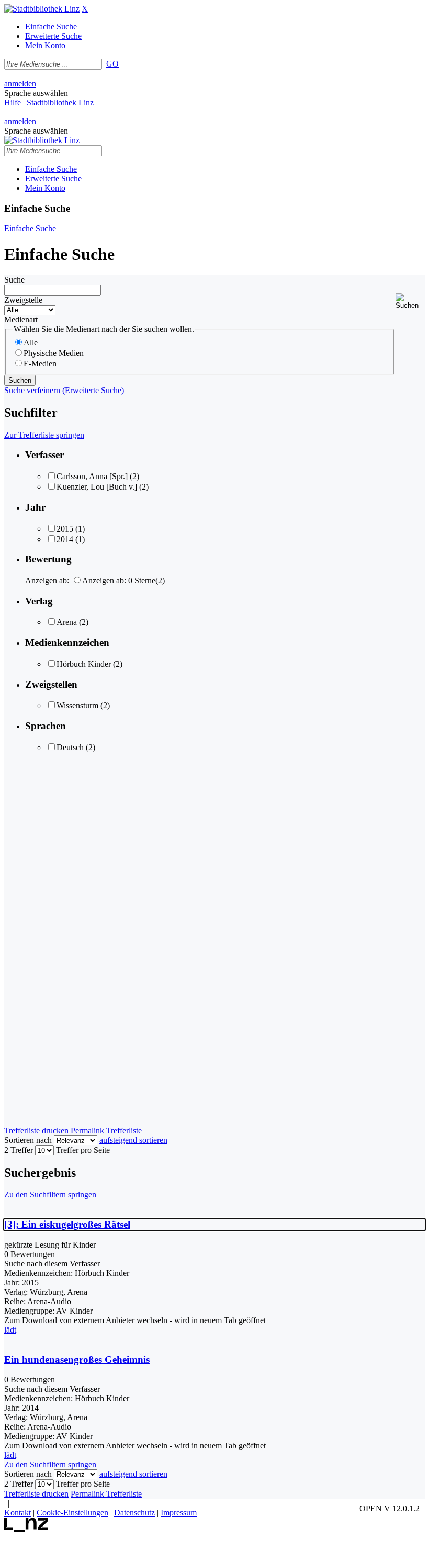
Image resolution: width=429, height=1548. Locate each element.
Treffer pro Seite (83, 1149)
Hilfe (12, 102)
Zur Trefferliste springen (44, 434)
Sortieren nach (28, 1139)
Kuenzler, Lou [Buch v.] (97, 486)
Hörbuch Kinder (84, 663)
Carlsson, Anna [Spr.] (92, 476)
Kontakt (17, 1512)
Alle (31, 342)
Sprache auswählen (36, 93)
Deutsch (70, 747)
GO (112, 63)
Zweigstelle (23, 300)
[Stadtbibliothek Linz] (42, 8)
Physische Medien (54, 353)
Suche (14, 279)
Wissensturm (77, 705)
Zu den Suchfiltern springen (50, 1194)
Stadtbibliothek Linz (60, 102)
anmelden (20, 83)
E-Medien (40, 363)
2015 (65, 528)
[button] (410, 301)
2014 (65, 539)
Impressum (179, 1512)
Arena (67, 622)
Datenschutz (134, 1512)
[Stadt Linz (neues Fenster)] (26, 1529)
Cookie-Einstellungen (72, 1512)
